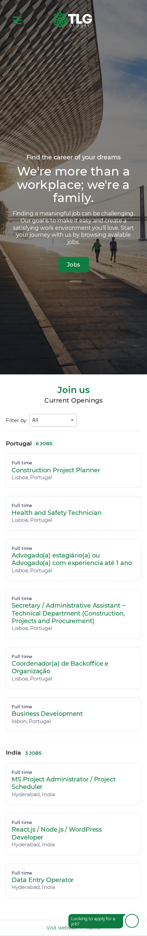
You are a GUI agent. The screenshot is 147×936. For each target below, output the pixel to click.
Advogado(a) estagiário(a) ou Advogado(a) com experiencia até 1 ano (72, 559)
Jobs (73, 264)
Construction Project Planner (56, 470)
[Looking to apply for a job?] (132, 921)
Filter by (16, 420)
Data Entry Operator (43, 880)
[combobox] (53, 420)
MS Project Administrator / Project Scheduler (64, 783)
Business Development (47, 714)
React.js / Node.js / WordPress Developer (57, 833)
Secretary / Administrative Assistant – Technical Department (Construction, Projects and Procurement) (68, 613)
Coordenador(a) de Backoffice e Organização (60, 667)
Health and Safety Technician (56, 513)
